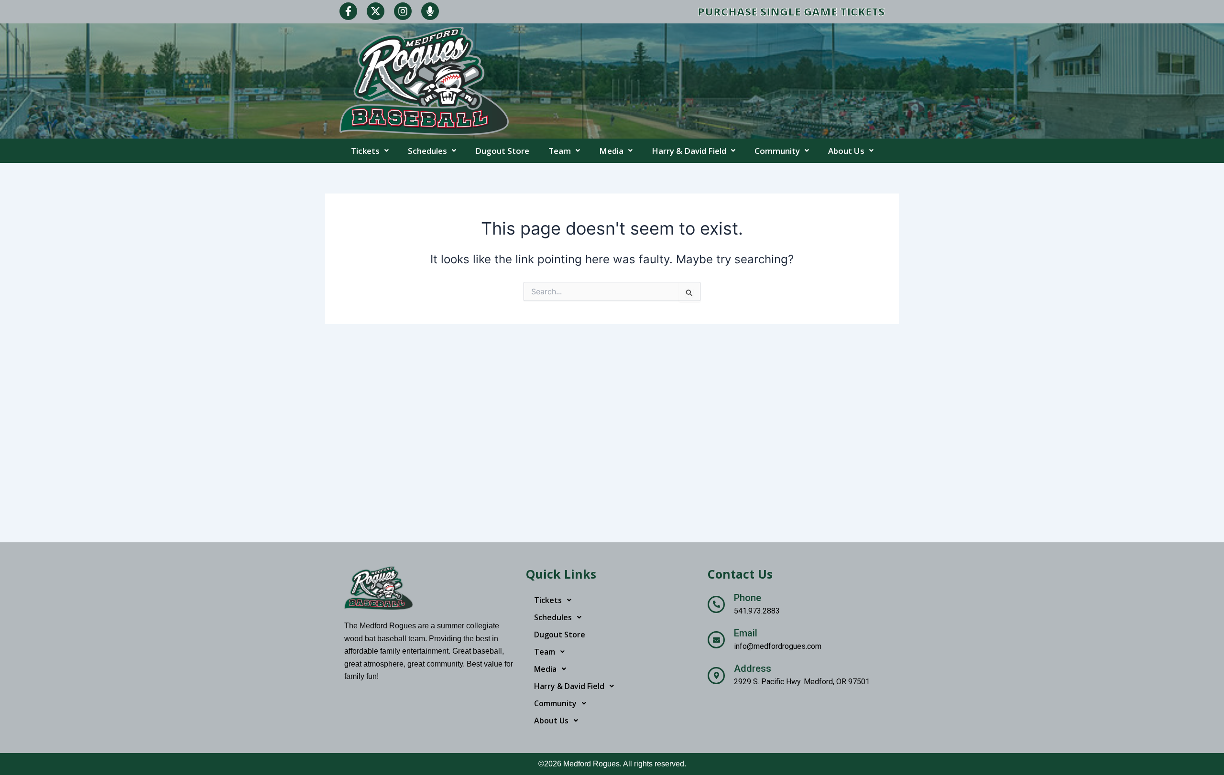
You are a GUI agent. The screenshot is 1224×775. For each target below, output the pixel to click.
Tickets (365, 150)
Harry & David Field (689, 150)
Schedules (427, 150)
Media (611, 150)
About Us (846, 150)
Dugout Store (502, 150)
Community (777, 150)
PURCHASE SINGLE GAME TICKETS (791, 11)
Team (559, 150)
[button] (369, 150)
